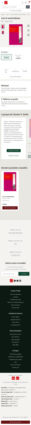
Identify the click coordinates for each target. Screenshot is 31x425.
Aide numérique (15, 305)
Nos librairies (15, 337)
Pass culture (15, 322)
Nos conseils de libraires (15, 233)
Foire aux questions (15, 294)
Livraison (15, 297)
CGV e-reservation (15, 365)
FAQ (15, 243)
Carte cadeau (15, 317)
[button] (15, 89)
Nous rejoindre (15, 339)
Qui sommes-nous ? (15, 334)
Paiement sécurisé (15, 299)
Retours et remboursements (15, 302)
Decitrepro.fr (15, 342)
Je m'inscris (24, 273)
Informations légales (15, 354)
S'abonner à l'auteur (13, 150)
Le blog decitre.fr (15, 325)
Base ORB (15, 345)
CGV (15, 362)
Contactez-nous (15, 255)
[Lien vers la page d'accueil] (6, 2)
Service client (15, 307)
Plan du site (15, 367)
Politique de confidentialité (15, 357)
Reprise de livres (15, 319)
